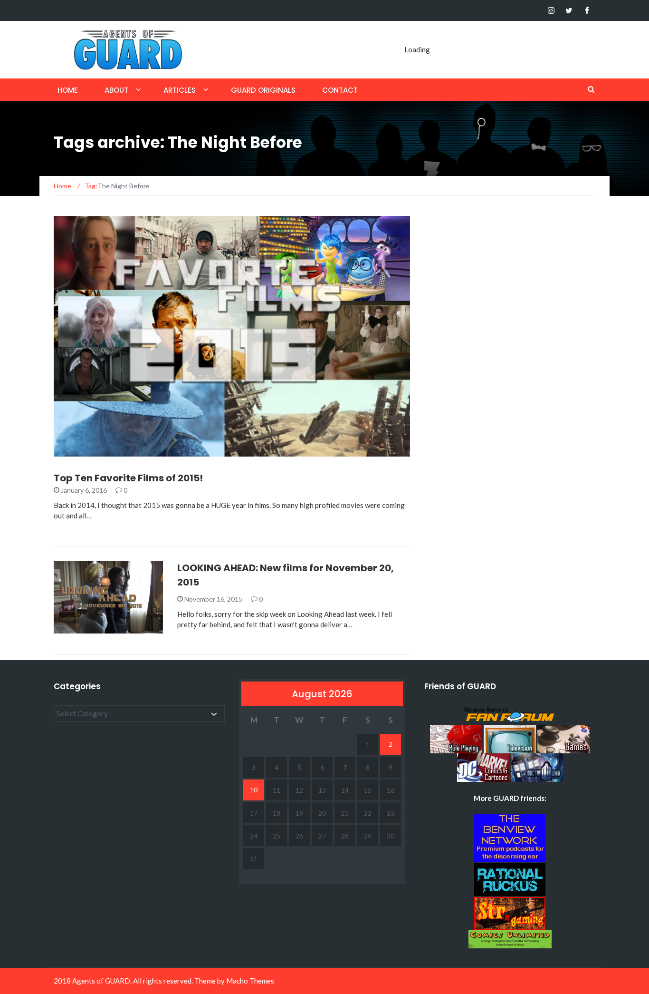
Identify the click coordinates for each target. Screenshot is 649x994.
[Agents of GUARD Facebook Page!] (587, 10)
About (116, 90)
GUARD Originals (263, 90)
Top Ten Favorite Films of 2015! (128, 478)
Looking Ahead (92, 628)
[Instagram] (551, 10)
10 (254, 790)
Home (67, 90)
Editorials (85, 451)
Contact (340, 90)
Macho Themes (250, 980)
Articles (179, 90)
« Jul (248, 876)
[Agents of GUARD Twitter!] (569, 10)
